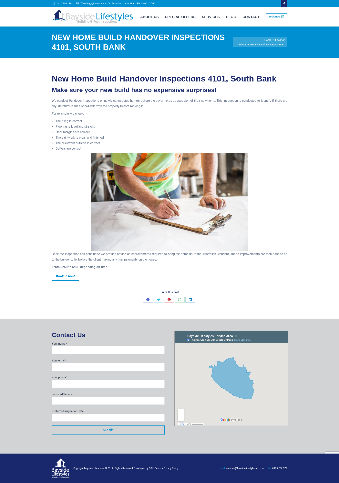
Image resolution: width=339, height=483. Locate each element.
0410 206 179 (64, 3)
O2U (151, 468)
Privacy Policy (171, 468)
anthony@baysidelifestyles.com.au (245, 468)
